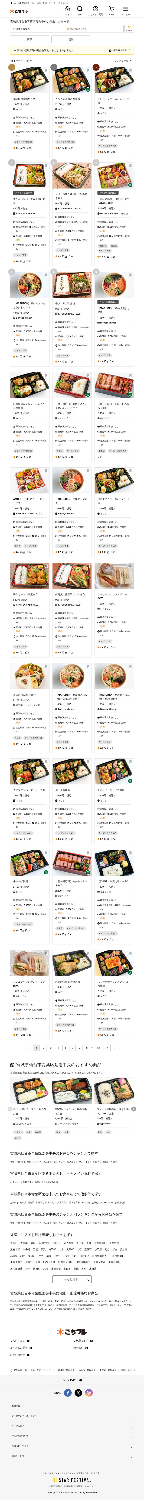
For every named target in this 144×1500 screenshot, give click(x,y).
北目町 (67, 1268)
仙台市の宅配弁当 (87, 1370)
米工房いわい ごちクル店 (28, 705)
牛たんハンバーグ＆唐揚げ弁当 (29, 201)
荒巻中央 (114, 1243)
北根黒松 (56, 1268)
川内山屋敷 (114, 1262)
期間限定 (39, 1202)
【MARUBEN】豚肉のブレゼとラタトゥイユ (29, 305)
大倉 (61, 1249)
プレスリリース (88, 1486)
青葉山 (24, 1243)
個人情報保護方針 (69, 1486)
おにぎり (97, 1161)
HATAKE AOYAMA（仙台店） (114, 213)
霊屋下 (88, 1249)
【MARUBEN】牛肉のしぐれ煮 (71, 501)
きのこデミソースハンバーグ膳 (113, 100)
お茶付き (14, 1202)
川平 (27, 1268)
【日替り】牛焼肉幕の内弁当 (113, 881)
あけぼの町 (44, 1243)
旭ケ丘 (57, 1243)
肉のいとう (63, 418)
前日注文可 (50, 1202)
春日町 (31, 1255)
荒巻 (88, 1243)
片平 (40, 1255)
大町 (79, 1249)
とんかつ (47, 1161)
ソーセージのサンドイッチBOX (112, 596)
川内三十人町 (32, 1262)
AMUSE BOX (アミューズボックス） (28, 501)
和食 (12, 1161)
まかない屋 (105, 891)
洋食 (18, 1161)
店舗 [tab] (70, 39)
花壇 (48, 1255)
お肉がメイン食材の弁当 (46, 1181)
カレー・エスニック (68, 1161)
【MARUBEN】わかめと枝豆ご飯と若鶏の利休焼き (71, 696)
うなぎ (114, 1161)
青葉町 (14, 1243)
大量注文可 (62, 1202)
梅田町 (52, 1249)
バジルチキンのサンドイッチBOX (29, 983)
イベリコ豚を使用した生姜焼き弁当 (71, 196)
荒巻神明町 (100, 1243)
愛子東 (80, 1243)
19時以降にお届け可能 (114, 1202)
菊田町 (36, 1268)
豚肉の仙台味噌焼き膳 (67, 981)
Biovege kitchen (24, 317)
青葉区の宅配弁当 (108, 1370)
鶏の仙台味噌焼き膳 (24, 98)
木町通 (93, 1268)
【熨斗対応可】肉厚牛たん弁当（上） (113, 405)
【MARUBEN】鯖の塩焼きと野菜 (113, 310)
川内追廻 (84, 1255)
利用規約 (78, 1347)
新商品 (31, 1202)
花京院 (14, 1255)
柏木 (22, 1255)
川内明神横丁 (83, 1262)
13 (98, 1047)
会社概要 (52, 1486)
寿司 (55, 1161)
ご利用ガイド (81, 1340)
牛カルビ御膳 (20, 881)
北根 (45, 1268)
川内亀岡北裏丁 (100, 1255)
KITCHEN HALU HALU (27, 213)
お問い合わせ (18, 1354)
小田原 (98, 1249)
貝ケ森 (123, 1249)
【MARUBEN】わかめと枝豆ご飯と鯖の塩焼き (113, 696)
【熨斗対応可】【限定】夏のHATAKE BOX (113, 201)
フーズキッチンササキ (68, 1123)
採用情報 (79, 1486)
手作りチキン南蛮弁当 (25, 594)
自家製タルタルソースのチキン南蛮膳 (29, 405)
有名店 (23, 1202)
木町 (83, 1268)
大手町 (70, 1249)
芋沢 (43, 1249)
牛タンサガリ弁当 (65, 303)
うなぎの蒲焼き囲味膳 (67, 98)
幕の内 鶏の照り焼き (24, 694)
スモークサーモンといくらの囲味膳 (113, 983)
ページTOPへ (70, 1379)
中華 (23, 1161)
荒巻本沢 (15, 1249)
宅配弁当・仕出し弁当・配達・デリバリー (34, 1370)
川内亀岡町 (118, 1255)
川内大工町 (49, 1262)
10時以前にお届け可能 (92, 1202)
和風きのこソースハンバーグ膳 (113, 501)
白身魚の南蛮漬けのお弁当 (70, 594)
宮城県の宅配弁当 (66, 1370)
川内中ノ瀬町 (65, 1262)
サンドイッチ (85, 1161)
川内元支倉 (99, 1262)
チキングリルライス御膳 (111, 790)
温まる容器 (74, 1202)
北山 (76, 1268)
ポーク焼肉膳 (62, 790)
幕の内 (106, 1161)
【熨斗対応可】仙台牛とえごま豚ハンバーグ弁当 (71, 405)
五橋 (35, 1249)
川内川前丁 (16, 1262)
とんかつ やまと (23, 1123)
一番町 (26, 1249)
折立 (114, 1249)
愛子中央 (68, 1243)
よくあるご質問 (19, 1347)
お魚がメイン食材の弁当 (21, 1181)
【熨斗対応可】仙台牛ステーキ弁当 (71, 883)
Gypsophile (105, 1123)
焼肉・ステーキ (34, 1161)
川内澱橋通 (16, 1268)
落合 (107, 1249)
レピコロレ (105, 608)
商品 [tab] (29, 39)
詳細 (18, 126)
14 (107, 1047)
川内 (74, 1255)
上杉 (66, 1255)
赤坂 (33, 1243)
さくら (19, 109)
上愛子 (57, 1255)
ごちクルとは (18, 1340)
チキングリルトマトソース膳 (29, 790)
